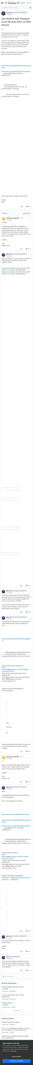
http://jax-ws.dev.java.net (10, 268)
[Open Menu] (30, 8)
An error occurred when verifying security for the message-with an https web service (16, 1029)
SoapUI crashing (7, 1003)
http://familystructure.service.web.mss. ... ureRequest (16, 879)
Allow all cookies (16, 1061)
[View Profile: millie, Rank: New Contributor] (3, 957)
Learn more (13, 1051)
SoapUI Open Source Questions (10, 7)
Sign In (29, 3)
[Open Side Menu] (2, 3)
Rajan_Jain (9, 12)
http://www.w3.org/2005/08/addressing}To (16, 814)
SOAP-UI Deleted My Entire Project (13, 987)
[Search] (19, 3)
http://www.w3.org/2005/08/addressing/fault (15, 71)
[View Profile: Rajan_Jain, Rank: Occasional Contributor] (3, 13)
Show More (17, 1010)
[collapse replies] (16, 217)
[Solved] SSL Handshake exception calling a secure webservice (15, 1037)
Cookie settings (16, 1056)
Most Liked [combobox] (27, 213)
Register (23, 3)
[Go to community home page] (11, 2)
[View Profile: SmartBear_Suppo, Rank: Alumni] (3, 219)
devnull (12, 1040)
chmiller (13, 1007)
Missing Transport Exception (11, 1022)
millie (7, 957)
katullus (11, 1032)
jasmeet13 (12, 1024)
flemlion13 (13, 999)
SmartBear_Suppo (11, 218)
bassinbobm (12, 991)
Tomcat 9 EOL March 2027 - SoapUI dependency (13, 996)
